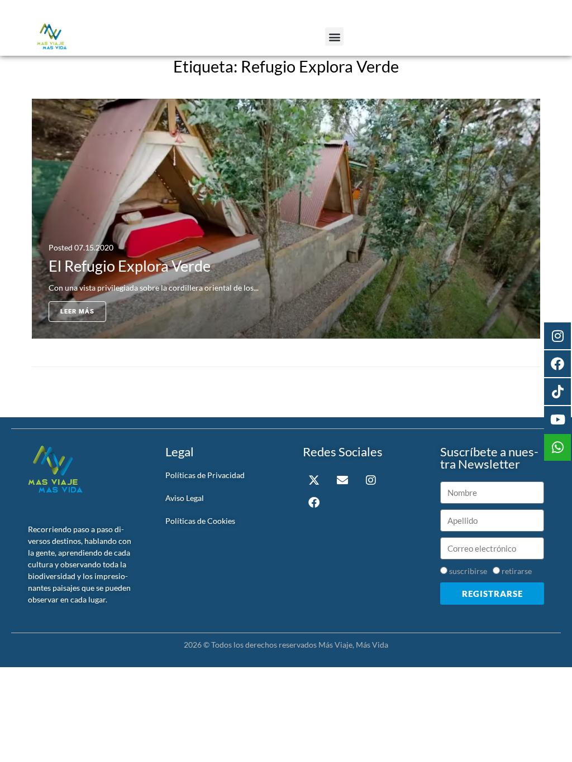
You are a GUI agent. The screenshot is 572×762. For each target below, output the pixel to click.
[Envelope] (342, 480)
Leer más (77, 311)
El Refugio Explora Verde (130, 266)
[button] (334, 36)
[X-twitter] (314, 480)
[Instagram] (371, 480)
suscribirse (468, 571)
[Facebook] (314, 502)
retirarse (517, 571)
